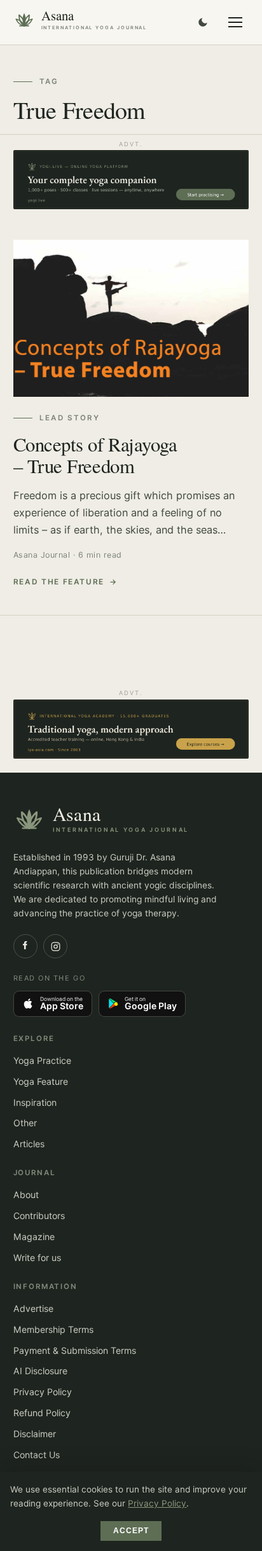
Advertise (33, 1308)
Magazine (34, 1236)
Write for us (37, 1257)
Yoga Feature (40, 1081)
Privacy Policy (42, 1391)
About (26, 1194)
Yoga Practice (42, 1060)
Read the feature (59, 581)
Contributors (39, 1215)
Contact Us (36, 1454)
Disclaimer (34, 1433)
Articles (29, 1143)
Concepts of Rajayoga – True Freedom (95, 455)
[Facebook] (25, 946)
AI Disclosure (40, 1370)
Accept (131, 1530)
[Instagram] (55, 946)
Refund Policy (42, 1412)
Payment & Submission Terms (74, 1350)
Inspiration (35, 1102)
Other (25, 1122)
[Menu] (235, 22)
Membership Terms (53, 1329)
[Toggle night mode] (203, 22)
